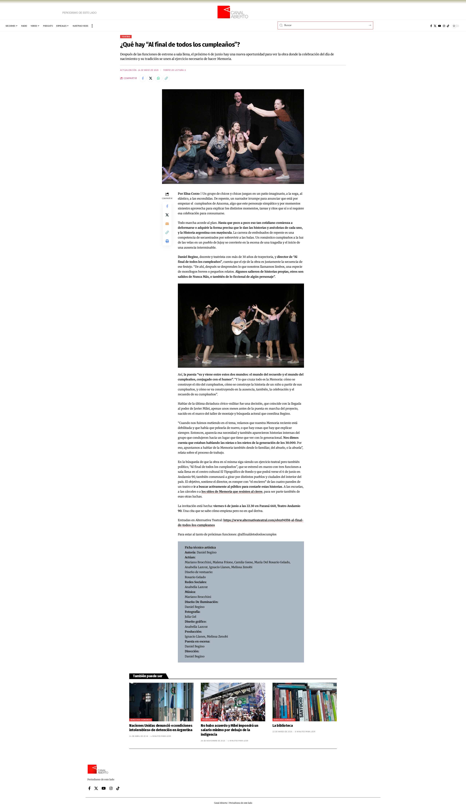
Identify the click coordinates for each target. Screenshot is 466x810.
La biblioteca (283, 726)
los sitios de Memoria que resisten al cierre (232, 491)
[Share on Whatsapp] (158, 78)
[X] (435, 25)
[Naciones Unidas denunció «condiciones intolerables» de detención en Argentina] (161, 702)
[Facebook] (431, 25)
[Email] (167, 223)
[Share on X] (150, 78)
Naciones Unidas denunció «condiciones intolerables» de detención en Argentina (160, 728)
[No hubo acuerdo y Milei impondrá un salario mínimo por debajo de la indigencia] (233, 702)
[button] (92, 25)
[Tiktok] (448, 25)
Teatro (126, 36)
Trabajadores (209, 720)
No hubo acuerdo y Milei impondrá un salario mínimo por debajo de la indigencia (229, 730)
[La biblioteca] (305, 702)
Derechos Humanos (141, 720)
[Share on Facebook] (142, 78)
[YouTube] (439, 25)
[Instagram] (444, 25)
